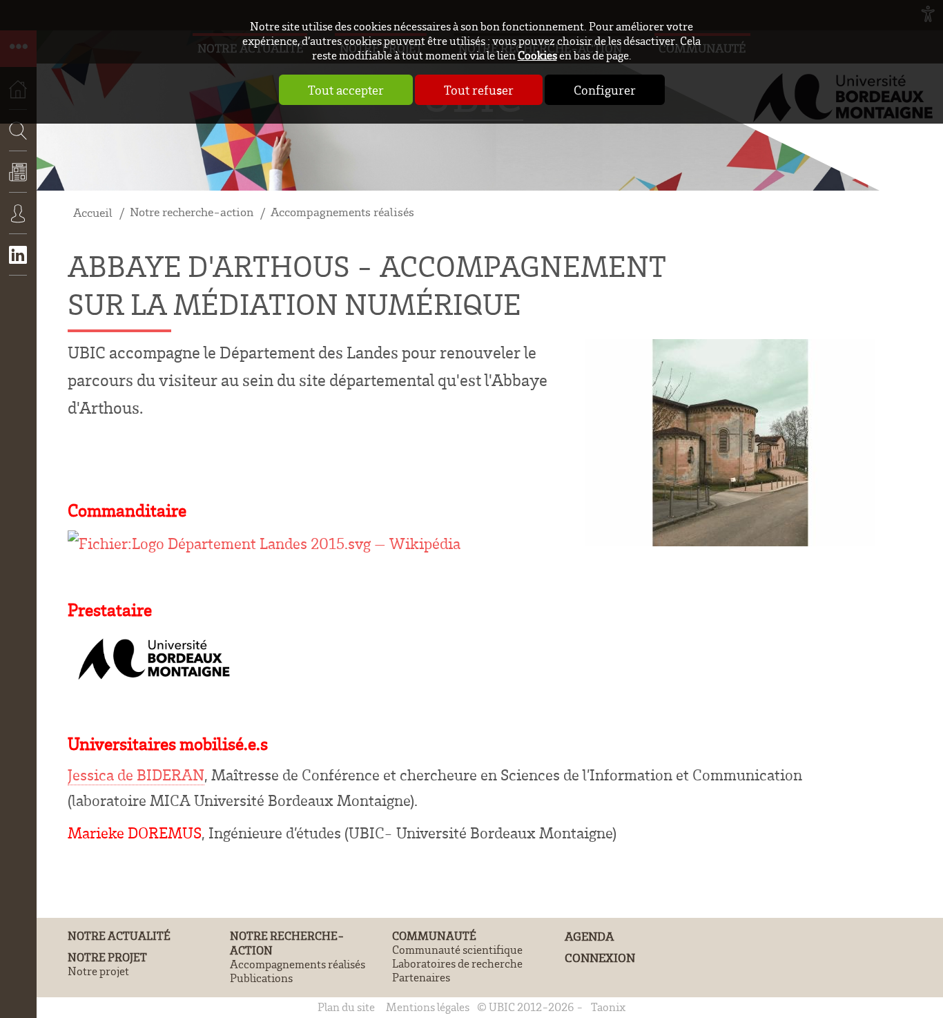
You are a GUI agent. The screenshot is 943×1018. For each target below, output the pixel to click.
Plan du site (346, 1007)
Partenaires (421, 977)
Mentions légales (427, 1007)
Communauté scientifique (457, 950)
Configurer (605, 89)
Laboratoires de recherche (457, 963)
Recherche (14, 172)
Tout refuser (479, 89)
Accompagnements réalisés (342, 212)
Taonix (608, 1007)
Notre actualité (119, 935)
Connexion (18, 223)
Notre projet (107, 957)
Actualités (18, 181)
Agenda (589, 936)
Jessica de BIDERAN (136, 775)
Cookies (537, 55)
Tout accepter (346, 89)
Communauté (434, 935)
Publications (261, 978)
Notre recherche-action (191, 212)
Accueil (93, 212)
